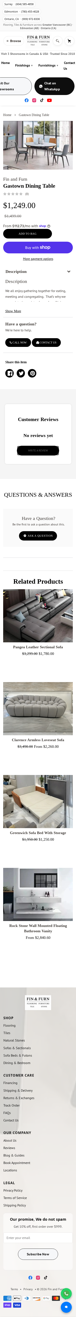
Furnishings (48, 65)
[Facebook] (26, 100)
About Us (9, 1140)
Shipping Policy (14, 1205)
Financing (10, 1083)
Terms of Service (15, 1198)
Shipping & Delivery (18, 1090)
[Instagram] (34, 100)
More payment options (38, 259)
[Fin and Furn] (38, 40)
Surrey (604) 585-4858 (19, 4)
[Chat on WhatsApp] (66, 1293)
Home (5, 63)
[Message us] (66, 1307)
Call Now (19, 342)
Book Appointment (16, 1163)
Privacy (28, 1289)
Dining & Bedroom (16, 1063)
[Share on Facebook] (9, 373)
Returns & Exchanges (18, 1098)
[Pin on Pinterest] (32, 373)
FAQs (7, 1113)
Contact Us (69, 66)
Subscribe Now (38, 1254)
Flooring (9, 1025)
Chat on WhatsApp (52, 86)
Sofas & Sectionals (17, 1048)
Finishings (24, 65)
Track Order (11, 1105)
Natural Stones (14, 1040)
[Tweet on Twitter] (21, 373)
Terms (14, 1289)
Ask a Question (40, 535)
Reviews (9, 1148)
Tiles (6, 1033)
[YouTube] (49, 100)
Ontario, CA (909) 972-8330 (22, 19)
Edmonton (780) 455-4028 (21, 11)
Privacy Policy (12, 1190)
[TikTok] (41, 100)
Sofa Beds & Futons (17, 1055)
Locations (10, 1170)
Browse (14, 41)
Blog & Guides (13, 1155)
